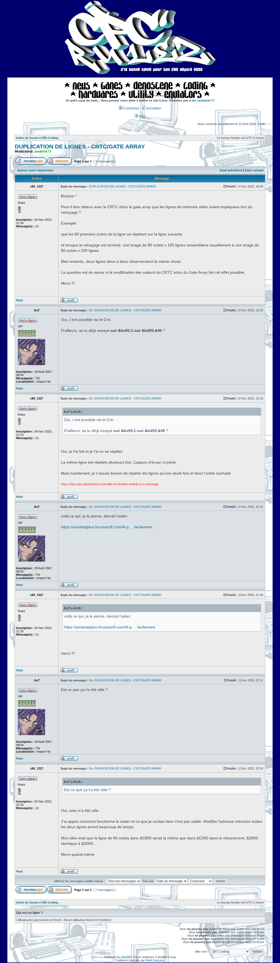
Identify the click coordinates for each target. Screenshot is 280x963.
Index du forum (27, 137)
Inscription (153, 108)
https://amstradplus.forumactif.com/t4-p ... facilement (106, 527)
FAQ (141, 116)
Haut (19, 300)
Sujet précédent (231, 170)
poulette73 (43, 151)
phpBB (125, 957)
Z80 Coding (50, 137)
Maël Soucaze (155, 960)
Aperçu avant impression (35, 170)
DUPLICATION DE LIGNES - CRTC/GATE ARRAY (80, 146)
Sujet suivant (254, 170)
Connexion (130, 108)
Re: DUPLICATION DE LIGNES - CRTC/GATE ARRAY (125, 310)
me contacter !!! (203, 100)
